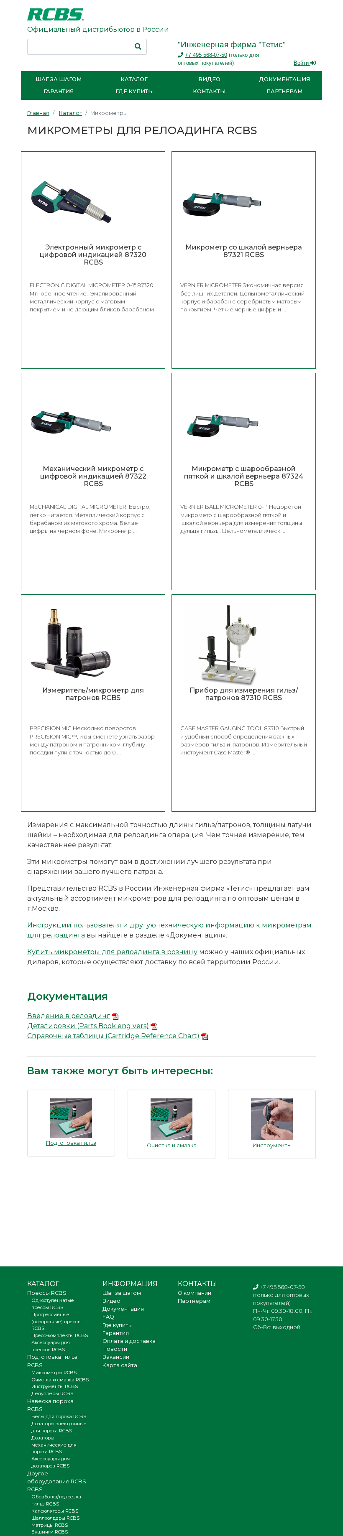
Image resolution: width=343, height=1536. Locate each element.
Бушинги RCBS (49, 1532)
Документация (284, 79)
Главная (38, 113)
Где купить (133, 91)
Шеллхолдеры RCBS (55, 1518)
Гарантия (59, 91)
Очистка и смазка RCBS (60, 1380)
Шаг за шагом (59, 79)
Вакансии (115, 1357)
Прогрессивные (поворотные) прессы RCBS (56, 1322)
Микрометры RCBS (54, 1373)
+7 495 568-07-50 (206, 55)
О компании (194, 1293)
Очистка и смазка (172, 1145)
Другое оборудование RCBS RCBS (56, 1481)
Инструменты (272, 1145)
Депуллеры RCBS (52, 1393)
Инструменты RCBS (54, 1386)
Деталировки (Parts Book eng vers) (88, 1026)
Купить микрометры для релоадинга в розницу (112, 952)
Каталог (134, 79)
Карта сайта (119, 1365)
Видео (209, 79)
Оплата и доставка (129, 1341)
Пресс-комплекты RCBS (59, 1335)
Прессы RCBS (47, 1293)
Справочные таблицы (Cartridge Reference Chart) (113, 1036)
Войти (302, 63)
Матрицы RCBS (49, 1525)
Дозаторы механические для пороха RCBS (54, 1445)
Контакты (209, 91)
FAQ (108, 1317)
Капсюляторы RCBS (54, 1511)
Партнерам (284, 91)
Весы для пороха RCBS (58, 1416)
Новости (114, 1349)
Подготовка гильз (71, 1143)
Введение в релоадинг (68, 1016)
